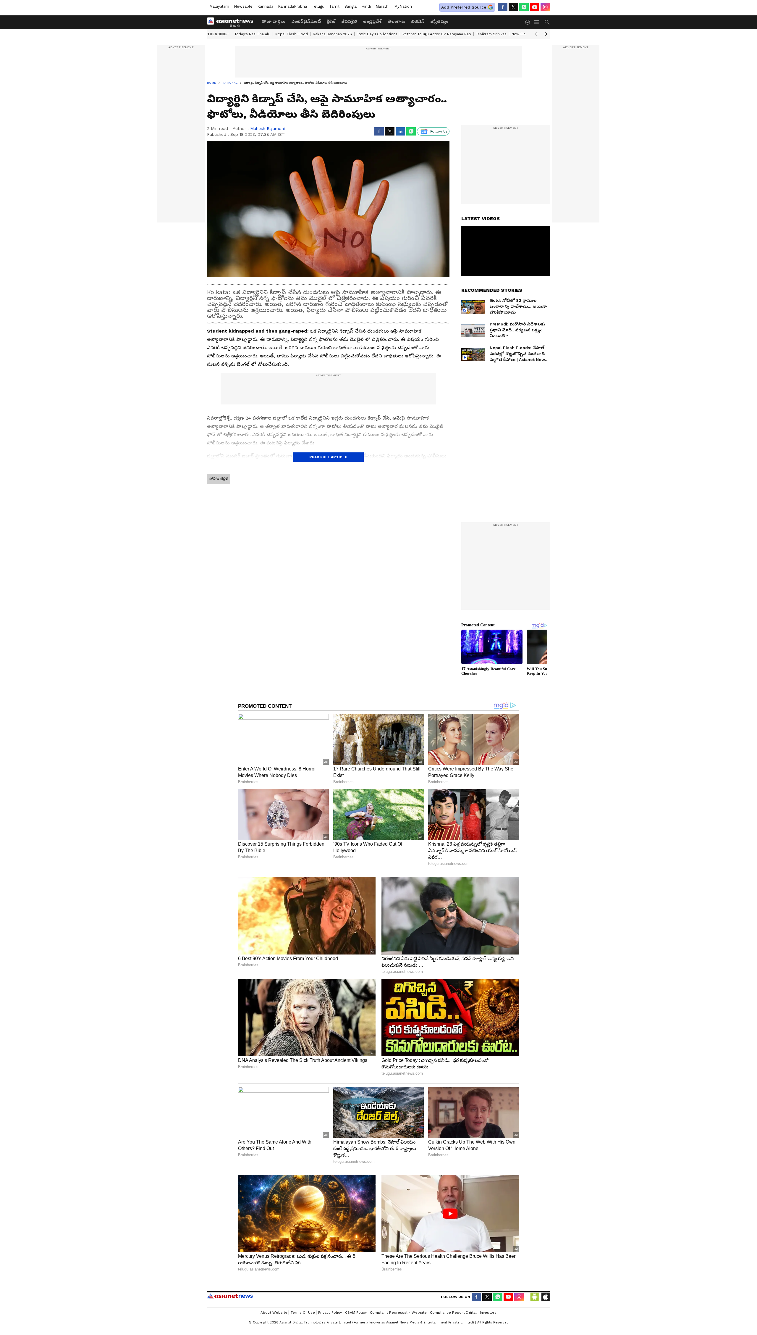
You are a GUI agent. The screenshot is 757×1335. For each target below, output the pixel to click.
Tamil (334, 6)
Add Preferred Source (463, 7)
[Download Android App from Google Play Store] (534, 1297)
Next (545, 34)
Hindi (366, 6)
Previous (536, 34)
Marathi (382, 6)
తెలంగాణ (396, 21)
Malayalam (219, 6)
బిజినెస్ (417, 21)
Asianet (230, 1295)
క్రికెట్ (331, 21)
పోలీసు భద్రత (218, 478)
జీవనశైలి (349, 21)
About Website (274, 1312)
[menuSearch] (547, 22)
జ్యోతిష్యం (439, 21)
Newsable (243, 6)
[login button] (529, 22)
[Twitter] (513, 7)
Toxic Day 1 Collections (377, 34)
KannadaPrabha (292, 6)
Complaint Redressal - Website (398, 1312)
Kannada (265, 6)
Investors (488, 1312)
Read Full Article (328, 457)
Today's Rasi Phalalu (252, 34)
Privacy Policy (330, 1312)
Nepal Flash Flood (291, 34)
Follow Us (439, 131)
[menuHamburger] (537, 22)
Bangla (350, 6)
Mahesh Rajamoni (267, 128)
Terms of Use (303, 1312)
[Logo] (232, 22)
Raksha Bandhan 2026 (332, 34)
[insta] (545, 7)
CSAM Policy (356, 1312)
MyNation (403, 6)
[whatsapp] (524, 7)
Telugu (318, 6)
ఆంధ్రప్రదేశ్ (372, 21)
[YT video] (534, 7)
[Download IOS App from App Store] (545, 1297)
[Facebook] (502, 7)
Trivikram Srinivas (491, 34)
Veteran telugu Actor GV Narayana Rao (436, 34)
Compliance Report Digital (453, 1312)
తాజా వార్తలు (273, 21)
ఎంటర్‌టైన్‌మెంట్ (306, 21)
